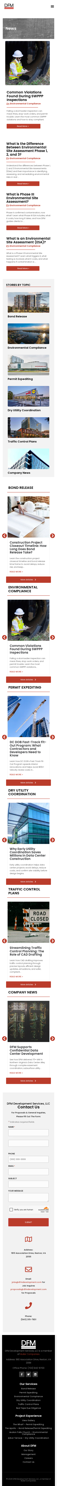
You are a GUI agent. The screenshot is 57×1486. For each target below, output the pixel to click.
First (10, 1137)
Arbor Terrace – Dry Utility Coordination (28, 1438)
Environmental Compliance (25, 103)
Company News (19, 473)
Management (28, 1454)
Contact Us (28, 1462)
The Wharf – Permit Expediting (28, 1424)
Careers (28, 1458)
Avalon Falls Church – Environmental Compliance (28, 1433)
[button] (52, 6)
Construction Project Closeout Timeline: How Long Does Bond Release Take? (28, 547)
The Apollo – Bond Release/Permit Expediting (28, 1428)
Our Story (28, 1450)
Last (10, 1148)
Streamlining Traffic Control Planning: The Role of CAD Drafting (27, 951)
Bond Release (17, 316)
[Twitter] (28, 1374)
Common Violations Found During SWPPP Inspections (25, 96)
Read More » (16, 572)
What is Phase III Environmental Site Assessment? (22, 198)
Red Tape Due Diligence (28, 1408)
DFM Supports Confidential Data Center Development (26, 1050)
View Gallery (28, 1420)
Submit (28, 1222)
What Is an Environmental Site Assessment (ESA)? (28, 240)
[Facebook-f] (22, 1374)
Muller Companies (29, 1354)
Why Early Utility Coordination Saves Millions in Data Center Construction (28, 854)
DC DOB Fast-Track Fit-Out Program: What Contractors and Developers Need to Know (28, 749)
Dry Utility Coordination (24, 410)
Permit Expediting (20, 379)
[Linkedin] (35, 1374)
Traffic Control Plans (22, 441)
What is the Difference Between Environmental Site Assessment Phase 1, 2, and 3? (27, 149)
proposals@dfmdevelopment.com (29, 1289)
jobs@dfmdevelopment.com (27, 1282)
